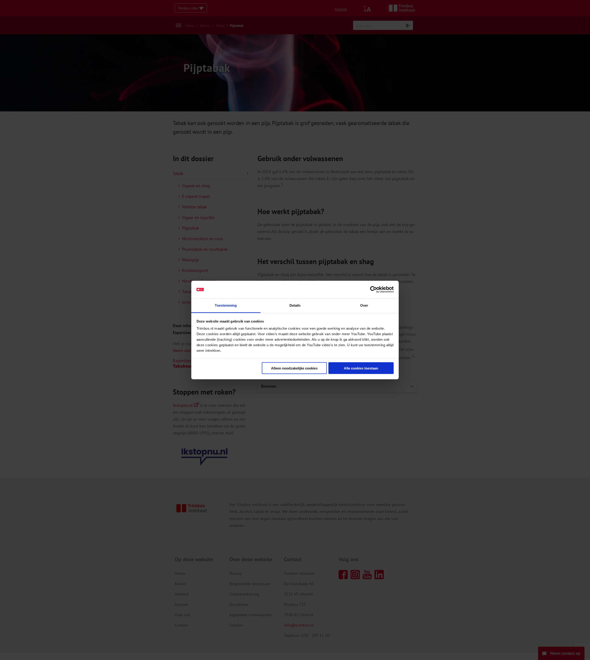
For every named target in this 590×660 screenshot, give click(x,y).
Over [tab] (364, 305)
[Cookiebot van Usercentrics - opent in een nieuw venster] (373, 289)
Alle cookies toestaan (361, 368)
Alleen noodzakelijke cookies (294, 368)
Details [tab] (295, 305)
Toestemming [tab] (226, 305)
